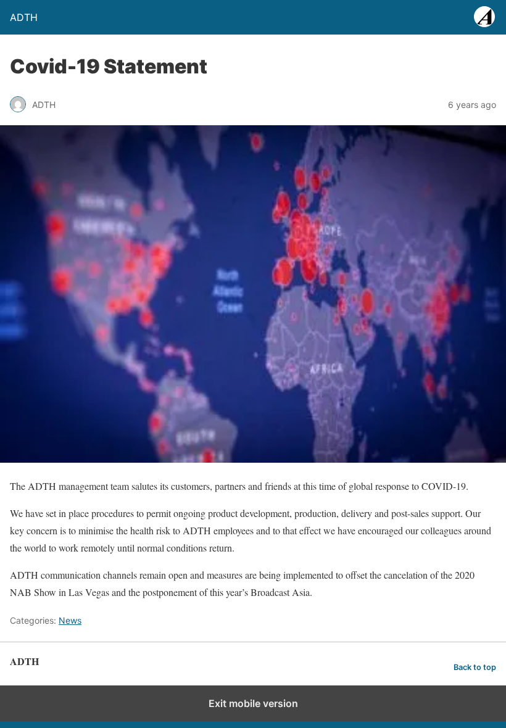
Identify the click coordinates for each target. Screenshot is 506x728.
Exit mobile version (253, 703)
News (70, 620)
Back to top (475, 667)
